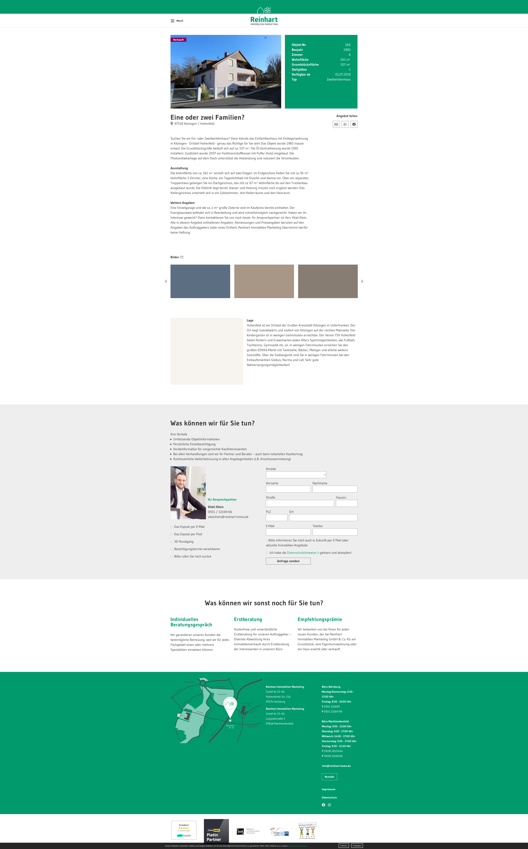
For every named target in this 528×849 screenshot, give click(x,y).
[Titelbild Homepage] (225, 72)
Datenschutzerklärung (297, 846)
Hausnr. (341, 497)
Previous (165, 281)
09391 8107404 (333, 751)
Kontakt (329, 776)
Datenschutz (329, 797)
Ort (291, 512)
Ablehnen (343, 845)
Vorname (272, 483)
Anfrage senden (288, 561)
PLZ (268, 512)
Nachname (320, 483)
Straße (270, 497)
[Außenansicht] (200, 281)
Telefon (318, 526)
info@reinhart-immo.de (336, 766)
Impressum (328, 789)
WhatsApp (345, 124)
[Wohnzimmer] (264, 281)
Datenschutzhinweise (301, 553)
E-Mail (336, 124)
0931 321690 (332, 706)
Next (362, 281)
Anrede (271, 469)
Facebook (354, 124)
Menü (176, 20)
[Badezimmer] (328, 281)
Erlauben (357, 845)
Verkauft (178, 39)
